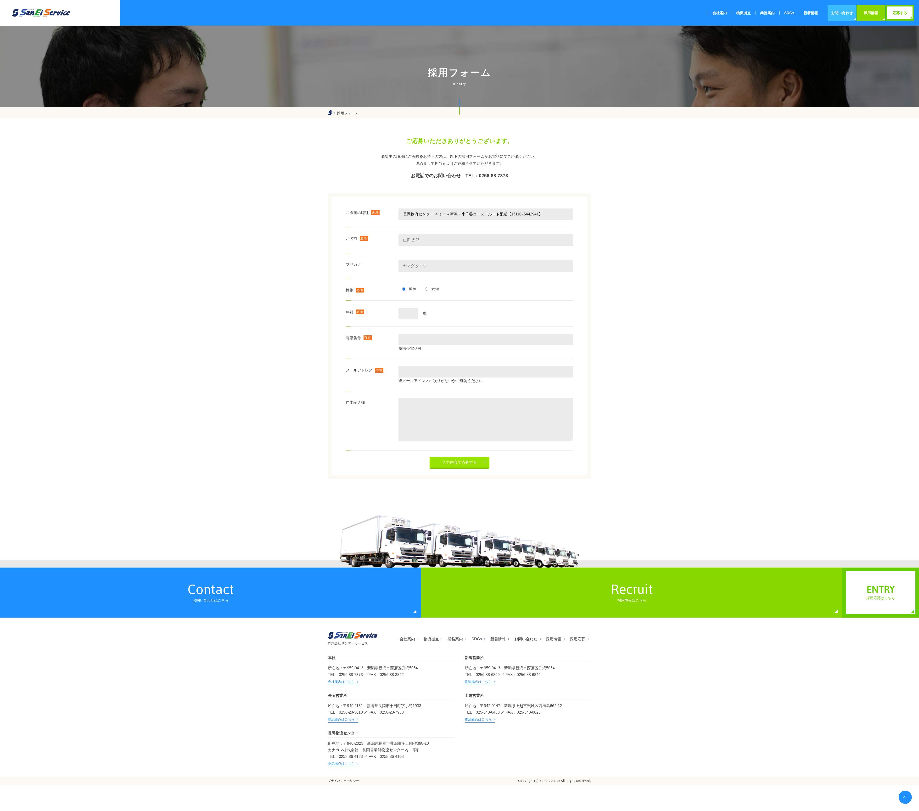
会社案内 (407, 639)
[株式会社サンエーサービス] (41, 13)
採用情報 (553, 639)
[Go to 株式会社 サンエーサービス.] (330, 112)
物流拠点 (431, 639)
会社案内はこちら (341, 682)
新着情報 (498, 639)
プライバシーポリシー (343, 781)
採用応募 (577, 639)
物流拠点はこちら (478, 682)
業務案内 (455, 639)
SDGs (476, 639)
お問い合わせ (525, 639)
